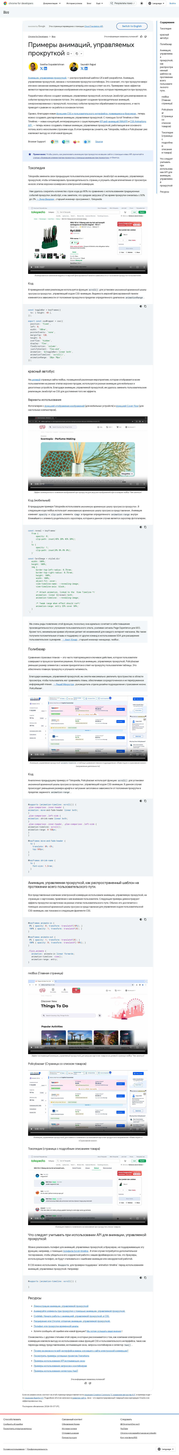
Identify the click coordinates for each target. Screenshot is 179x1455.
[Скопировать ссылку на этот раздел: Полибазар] (48, 649)
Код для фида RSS (128, 1437)
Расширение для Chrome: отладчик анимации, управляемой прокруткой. (72, 1321)
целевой (35, 379)
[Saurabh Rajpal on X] (82, 69)
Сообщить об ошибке (13, 1424)
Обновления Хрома (71, 1424)
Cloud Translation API (93, 26)
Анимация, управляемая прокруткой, (47, 78)
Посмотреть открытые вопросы (17, 1428)
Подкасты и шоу (69, 1437)
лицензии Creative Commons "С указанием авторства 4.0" (109, 1395)
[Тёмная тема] (141, 306)
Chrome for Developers (38, 36)
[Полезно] (141, 37)
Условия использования (14, 1449)
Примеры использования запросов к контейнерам (60, 1366)
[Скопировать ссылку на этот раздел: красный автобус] (57, 371)
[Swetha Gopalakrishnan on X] (41, 69)
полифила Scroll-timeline (75, 1251)
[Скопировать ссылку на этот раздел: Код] (36, 283)
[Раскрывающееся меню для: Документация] (60, 3)
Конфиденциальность (37, 1449)
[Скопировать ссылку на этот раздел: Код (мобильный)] (53, 500)
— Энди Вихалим (45, 199)
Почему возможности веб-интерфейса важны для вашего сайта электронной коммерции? (81, 1351)
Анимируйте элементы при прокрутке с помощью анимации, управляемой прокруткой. (79, 1311)
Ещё (98, 3)
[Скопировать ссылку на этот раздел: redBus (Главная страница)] (66, 973)
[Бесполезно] (145, 37)
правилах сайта (79, 1398)
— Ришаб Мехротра (63, 684)
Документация (50, 3)
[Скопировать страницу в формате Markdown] (77, 53)
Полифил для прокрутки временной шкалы (56, 1326)
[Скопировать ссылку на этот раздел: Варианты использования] (64, 400)
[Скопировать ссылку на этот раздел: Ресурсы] (44, 1298)
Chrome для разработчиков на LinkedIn (138, 1433)
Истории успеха (74, 3)
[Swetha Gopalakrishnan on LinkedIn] (45, 69)
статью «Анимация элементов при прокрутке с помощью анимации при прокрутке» (71, 157)
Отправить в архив (70, 1433)
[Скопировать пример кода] (145, 306)
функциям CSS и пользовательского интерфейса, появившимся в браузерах (96, 113)
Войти (173, 3)
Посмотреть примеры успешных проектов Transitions (61, 1356)
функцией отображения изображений (64, 406)
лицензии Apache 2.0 (34, 1398)
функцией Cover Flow (127, 406)
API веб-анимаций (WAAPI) (114, 121)
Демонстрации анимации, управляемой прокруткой (61, 1306)
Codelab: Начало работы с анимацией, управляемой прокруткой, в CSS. (71, 1316)
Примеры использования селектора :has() (56, 1371)
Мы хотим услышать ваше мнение (104, 1331)
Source (99, 141)
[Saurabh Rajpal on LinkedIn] (86, 69)
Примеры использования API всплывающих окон (59, 1361)
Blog (6, 12)
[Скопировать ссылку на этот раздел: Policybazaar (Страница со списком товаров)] (90, 1064)
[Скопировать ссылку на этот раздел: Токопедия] (47, 168)
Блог (89, 3)
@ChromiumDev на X (130, 1424)
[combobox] (123, 3)
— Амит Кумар (69, 639)
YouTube (124, 1428)
